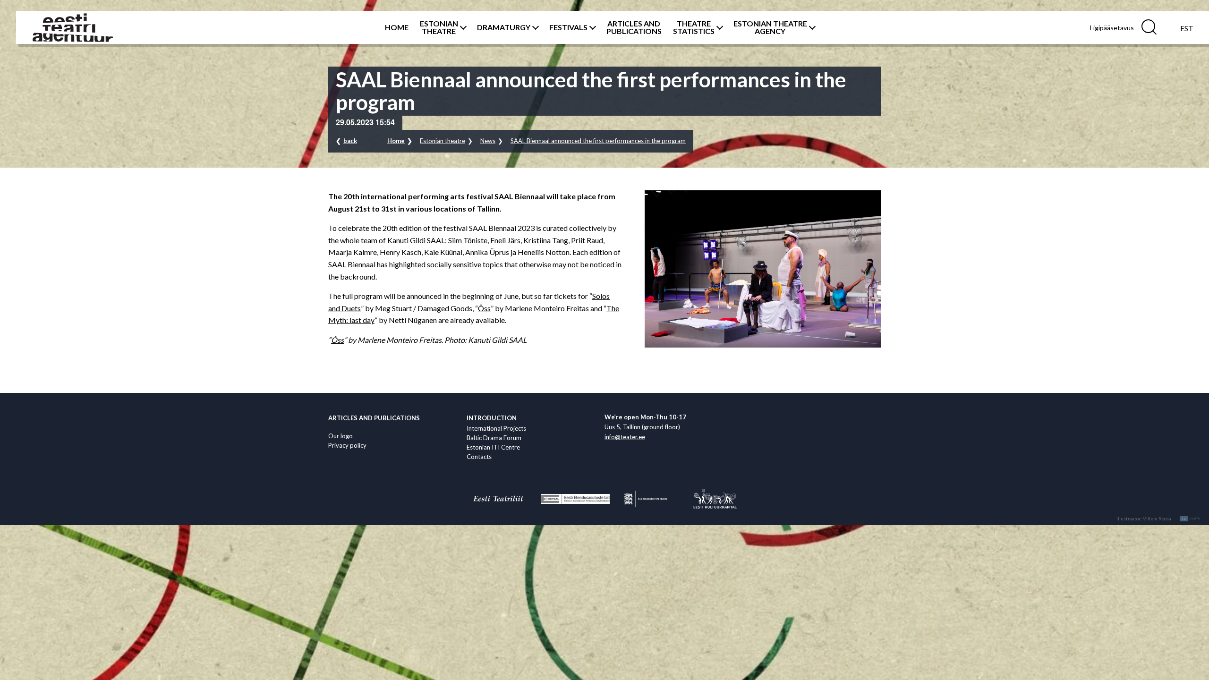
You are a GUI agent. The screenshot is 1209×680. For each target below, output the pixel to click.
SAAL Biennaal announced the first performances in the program (598, 140)
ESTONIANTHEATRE (439, 27)
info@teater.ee (624, 437)
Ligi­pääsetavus (1112, 28)
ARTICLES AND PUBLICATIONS (634, 27)
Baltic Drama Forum (494, 438)
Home (396, 140)
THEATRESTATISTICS (694, 27)
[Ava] (462, 27)
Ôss (484, 308)
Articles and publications (374, 418)
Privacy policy (347, 445)
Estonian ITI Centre (493, 447)
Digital (1191, 519)
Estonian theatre (442, 140)
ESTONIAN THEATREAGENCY (770, 27)
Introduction (492, 418)
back (350, 140)
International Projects (496, 428)
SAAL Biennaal (519, 196)
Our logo (340, 436)
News (487, 140)
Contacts (479, 456)
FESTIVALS (568, 27)
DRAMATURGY (503, 27)
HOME (397, 27)
